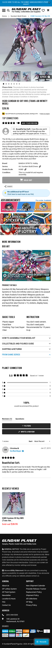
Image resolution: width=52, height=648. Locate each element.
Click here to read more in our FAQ (20, 194)
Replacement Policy (34, 592)
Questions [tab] (19, 419)
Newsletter (6, 595)
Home (4, 16)
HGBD (21, 169)
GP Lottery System (9, 589)
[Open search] (8, 10)
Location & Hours (9, 599)
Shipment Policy (32, 595)
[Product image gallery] (26, 44)
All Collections (31, 599)
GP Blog (29, 602)
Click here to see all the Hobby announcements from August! (26, 3)
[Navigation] (4, 10)
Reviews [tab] (7, 419)
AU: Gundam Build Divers (28, 166)
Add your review (29, 123)
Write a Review (28, 432)
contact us (35, 576)
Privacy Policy (31, 605)
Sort (31, 441)
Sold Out (28, 180)
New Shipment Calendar (35, 586)
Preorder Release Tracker (36, 589)
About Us (5, 586)
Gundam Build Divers (18, 16)
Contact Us (6, 605)
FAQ (3, 602)
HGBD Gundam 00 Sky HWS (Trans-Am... (13, 519)
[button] (48, 10)
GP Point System (8, 592)
